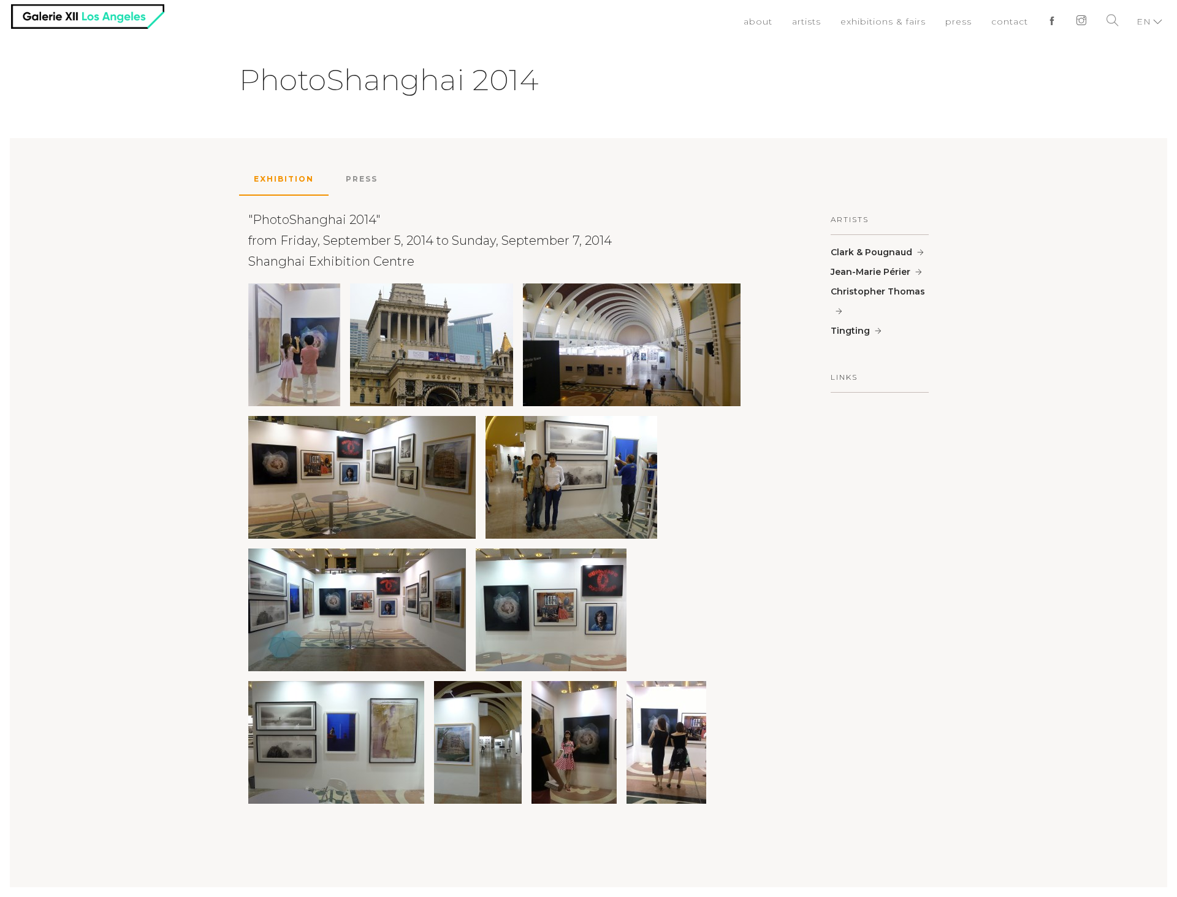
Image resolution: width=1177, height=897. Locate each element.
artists (822, 21)
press (964, 21)
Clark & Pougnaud (871, 252)
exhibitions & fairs (894, 21)
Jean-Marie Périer (870, 271)
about (775, 21)
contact (1013, 21)
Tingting (850, 330)
